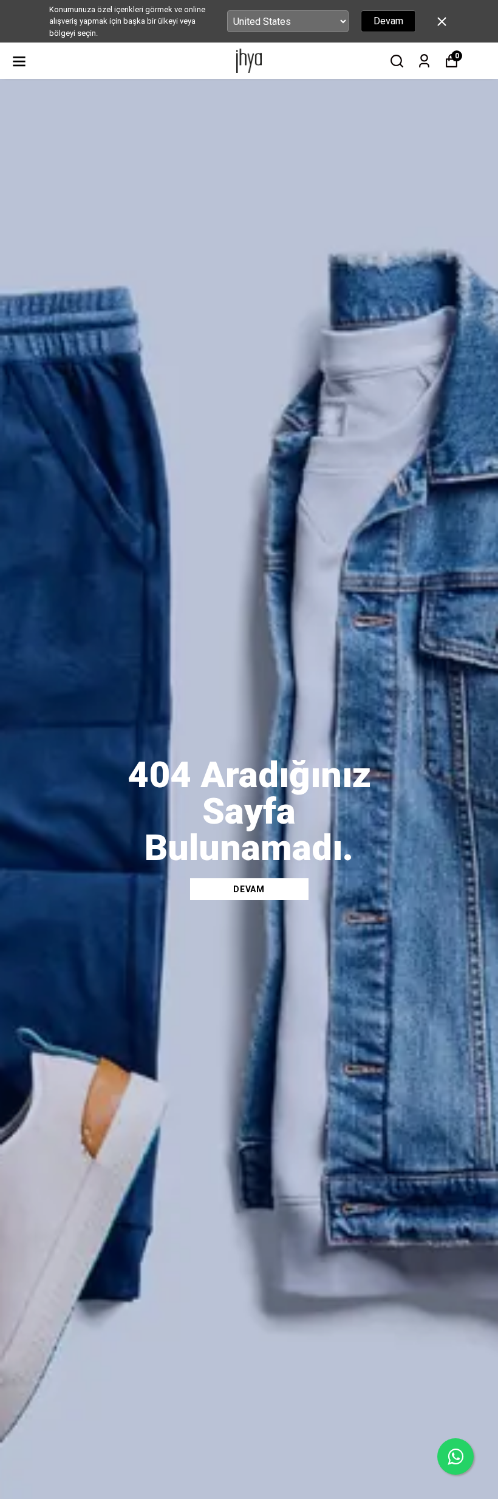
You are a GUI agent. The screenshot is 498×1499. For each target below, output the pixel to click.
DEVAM (249, 889)
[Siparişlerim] (424, 61)
